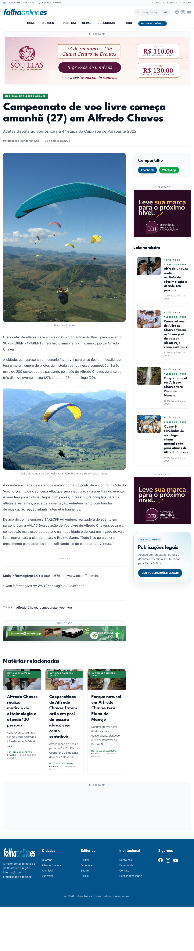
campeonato (49, 607)
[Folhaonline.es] (25, 12)
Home (31, 22)
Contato (185, 2)
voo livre (65, 607)
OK (165, 12)
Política (69, 22)
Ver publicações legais (160, 572)
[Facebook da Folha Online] (177, 12)
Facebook (147, 170)
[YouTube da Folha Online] (189, 12)
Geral (86, 22)
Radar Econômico (152, 23)
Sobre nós (125, 859)
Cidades (48, 22)
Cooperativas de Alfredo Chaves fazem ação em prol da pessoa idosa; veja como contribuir (176, 334)
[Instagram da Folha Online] (183, 12)
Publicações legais (130, 875)
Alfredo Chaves (27, 607)
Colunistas (106, 22)
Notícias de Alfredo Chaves (25, 96)
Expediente (170, 2)
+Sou (128, 22)
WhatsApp (169, 170)
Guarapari (48, 859)
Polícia (85, 875)
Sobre (156, 2)
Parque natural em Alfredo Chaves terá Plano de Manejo (106, 708)
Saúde (85, 870)
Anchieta (47, 870)
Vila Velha (48, 875)
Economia (87, 865)
